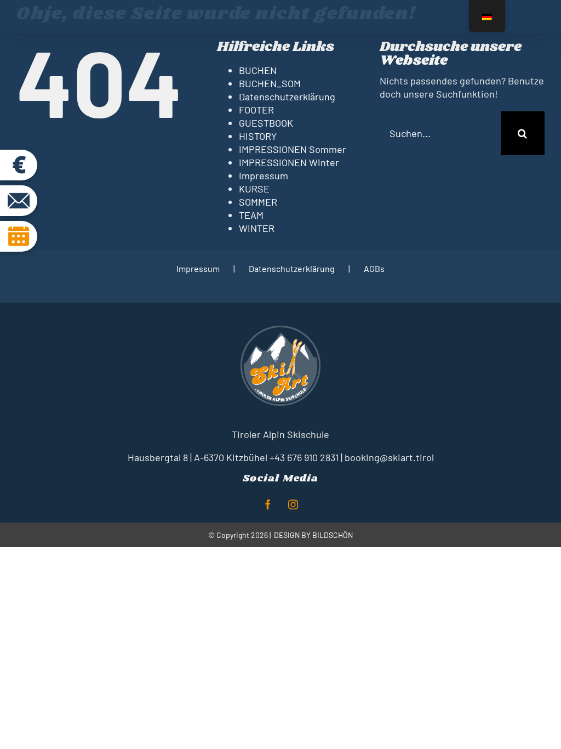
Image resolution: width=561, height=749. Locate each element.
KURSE (254, 189)
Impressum (263, 175)
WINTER (256, 228)
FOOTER (256, 110)
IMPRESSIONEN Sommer (292, 149)
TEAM (251, 215)
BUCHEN (258, 70)
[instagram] (293, 504)
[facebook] (268, 504)
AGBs (374, 268)
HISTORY (258, 136)
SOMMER (258, 202)
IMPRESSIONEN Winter (289, 162)
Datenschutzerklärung (287, 96)
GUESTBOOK (266, 123)
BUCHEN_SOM (270, 83)
